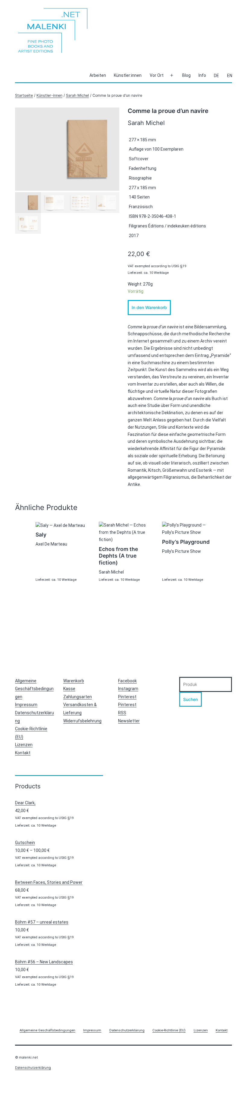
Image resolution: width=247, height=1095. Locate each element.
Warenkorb (73, 680)
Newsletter (129, 720)
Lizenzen (24, 744)
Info (202, 75)
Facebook (127, 680)
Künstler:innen (128, 75)
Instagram (128, 688)
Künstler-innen (49, 95)
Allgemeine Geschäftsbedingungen (34, 688)
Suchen (190, 699)
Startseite (24, 95)
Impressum (26, 704)
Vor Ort (157, 75)
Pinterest (127, 696)
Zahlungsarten (77, 696)
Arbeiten (97, 75)
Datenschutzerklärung (33, 1067)
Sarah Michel (77, 95)
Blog (186, 75)
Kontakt (22, 752)
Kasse (69, 688)
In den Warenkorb (149, 307)
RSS (122, 712)
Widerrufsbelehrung (82, 720)
